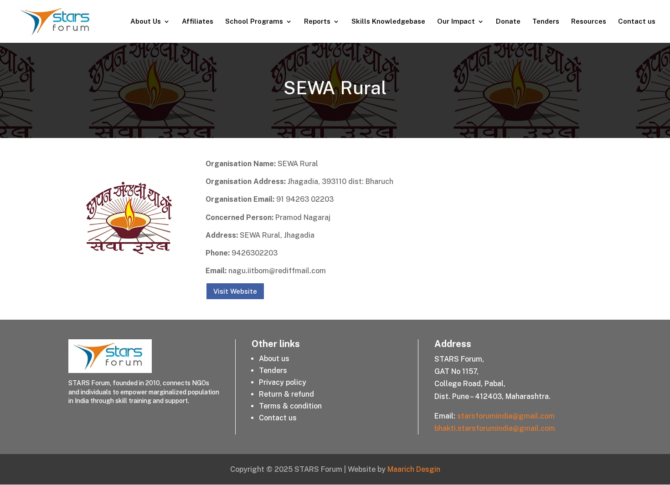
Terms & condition (290, 406)
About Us (145, 21)
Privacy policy (282, 382)
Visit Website (235, 291)
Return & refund (286, 394)
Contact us (636, 21)
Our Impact (456, 21)
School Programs (254, 21)
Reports (317, 21)
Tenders (545, 21)
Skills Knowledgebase (388, 21)
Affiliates (197, 21)
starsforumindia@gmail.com (506, 416)
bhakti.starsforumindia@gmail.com (494, 428)
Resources (588, 21)
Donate (508, 21)
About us (274, 358)
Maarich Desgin (413, 469)
